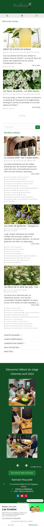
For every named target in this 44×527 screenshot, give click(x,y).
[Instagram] (26, 495)
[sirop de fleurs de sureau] (22, 79)
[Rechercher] (37, 127)
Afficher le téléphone (23, 489)
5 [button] (37, 466)
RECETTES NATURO (11, 348)
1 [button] (31, 466)
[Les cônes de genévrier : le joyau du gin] (22, 214)
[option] (22, 418)
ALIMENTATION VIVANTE (13, 343)
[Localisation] (22, 15)
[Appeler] (7, 15)
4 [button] (35, 466)
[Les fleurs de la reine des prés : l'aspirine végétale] (22, 275)
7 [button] (40, 466)
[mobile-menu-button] (36, 16)
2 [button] (32, 466)
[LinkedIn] (18, 495)
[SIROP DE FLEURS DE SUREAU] (22, 38)
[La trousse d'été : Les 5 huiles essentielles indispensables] (22, 146)
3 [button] (34, 466)
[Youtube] (22, 495)
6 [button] (38, 466)
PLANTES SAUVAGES (12, 335)
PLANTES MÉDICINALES (13, 339)
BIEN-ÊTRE (8, 352)
